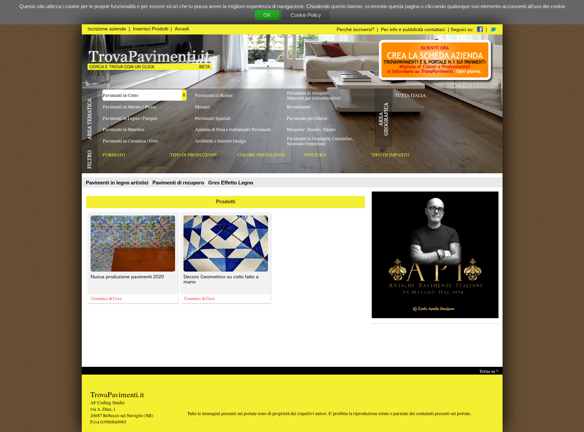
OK (267, 15)
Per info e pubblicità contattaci (413, 29)
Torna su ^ (488, 371)
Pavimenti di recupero (178, 182)
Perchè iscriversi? (355, 29)
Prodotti (225, 201)
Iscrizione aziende (107, 28)
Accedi (182, 28)
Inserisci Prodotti (150, 28)
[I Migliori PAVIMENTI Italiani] (150, 68)
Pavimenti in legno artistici (118, 182)
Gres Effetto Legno (230, 182)
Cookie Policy (306, 15)
